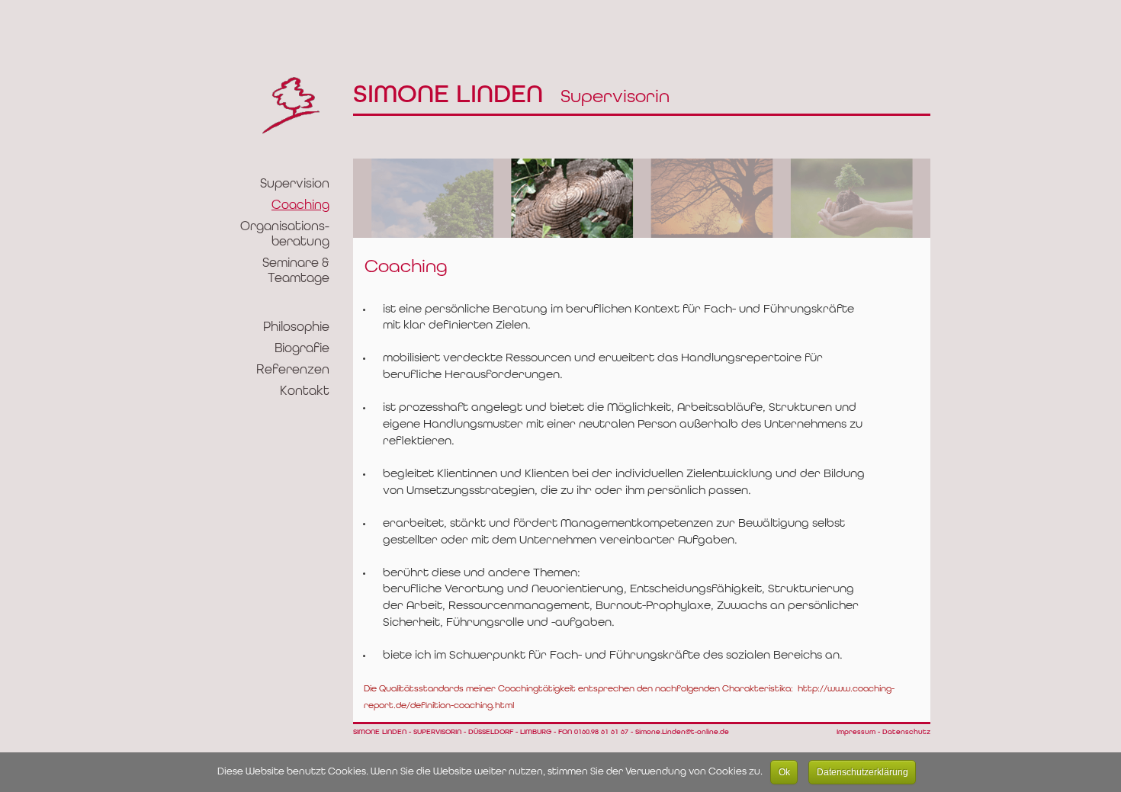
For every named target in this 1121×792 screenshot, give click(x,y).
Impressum (856, 732)
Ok (784, 772)
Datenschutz (906, 732)
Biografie (302, 348)
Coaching (300, 205)
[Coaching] (572, 201)
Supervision (294, 184)
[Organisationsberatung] (711, 201)
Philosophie (296, 327)
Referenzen (292, 370)
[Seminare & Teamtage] (851, 201)
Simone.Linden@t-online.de (682, 732)
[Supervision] (432, 201)
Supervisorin (511, 97)
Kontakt (304, 391)
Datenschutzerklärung (862, 772)
